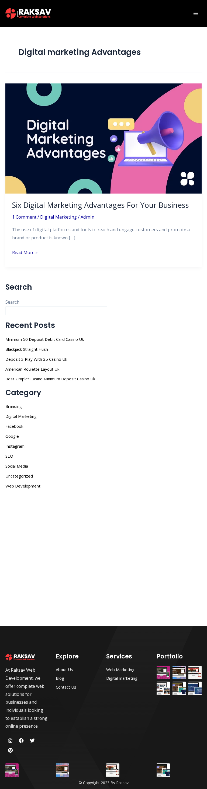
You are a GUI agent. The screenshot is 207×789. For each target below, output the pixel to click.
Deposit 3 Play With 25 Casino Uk (36, 359)
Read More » (25, 251)
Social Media (16, 466)
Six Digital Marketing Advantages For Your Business (100, 205)
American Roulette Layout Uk (32, 369)
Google (12, 436)
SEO (9, 456)
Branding (13, 406)
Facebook (14, 426)
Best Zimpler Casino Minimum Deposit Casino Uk (50, 378)
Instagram (15, 446)
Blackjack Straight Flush (26, 349)
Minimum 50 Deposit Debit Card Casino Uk (44, 339)
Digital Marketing (58, 217)
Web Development (22, 486)
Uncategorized (19, 476)
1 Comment (24, 217)
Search (12, 302)
